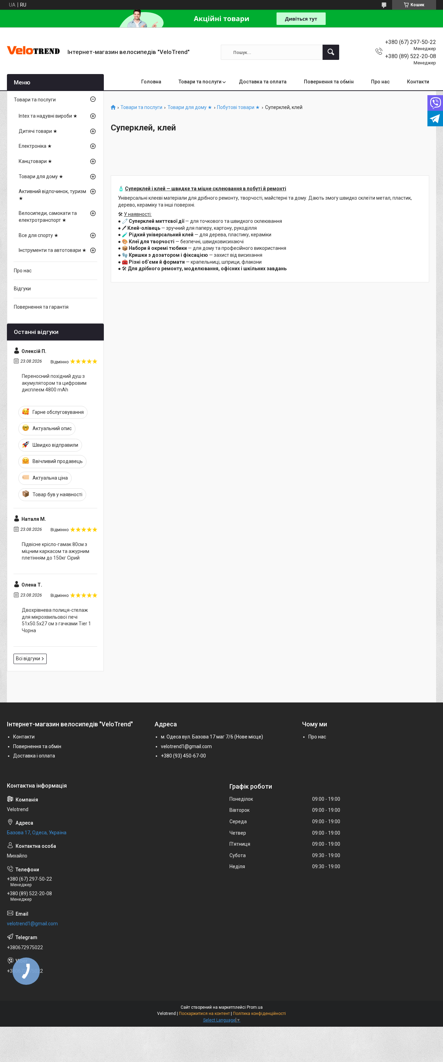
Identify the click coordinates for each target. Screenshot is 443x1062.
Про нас (380, 81)
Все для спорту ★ (38, 235)
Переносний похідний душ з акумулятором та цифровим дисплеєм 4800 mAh (54, 382)
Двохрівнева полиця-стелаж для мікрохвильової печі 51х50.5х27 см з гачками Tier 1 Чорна (56, 620)
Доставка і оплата (34, 756)
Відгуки (22, 288)
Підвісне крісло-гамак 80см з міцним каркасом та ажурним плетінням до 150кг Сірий (55, 551)
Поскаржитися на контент (204, 1013)
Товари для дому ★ (190, 107)
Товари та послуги (200, 81)
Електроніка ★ (35, 146)
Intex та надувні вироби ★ (48, 116)
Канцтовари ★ (35, 161)
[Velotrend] (34, 52)
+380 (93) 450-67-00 (183, 756)
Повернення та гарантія (41, 307)
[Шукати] (331, 52)
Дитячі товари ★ (38, 131)
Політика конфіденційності (259, 1013)
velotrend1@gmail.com (186, 746)
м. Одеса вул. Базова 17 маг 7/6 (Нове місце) (212, 736)
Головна (151, 81)
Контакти (418, 81)
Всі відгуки (28, 658)
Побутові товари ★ (238, 107)
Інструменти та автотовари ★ (53, 250)
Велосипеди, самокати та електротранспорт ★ (48, 216)
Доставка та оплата (263, 81)
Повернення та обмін (329, 81)
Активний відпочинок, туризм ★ (52, 195)
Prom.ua (255, 1007)
